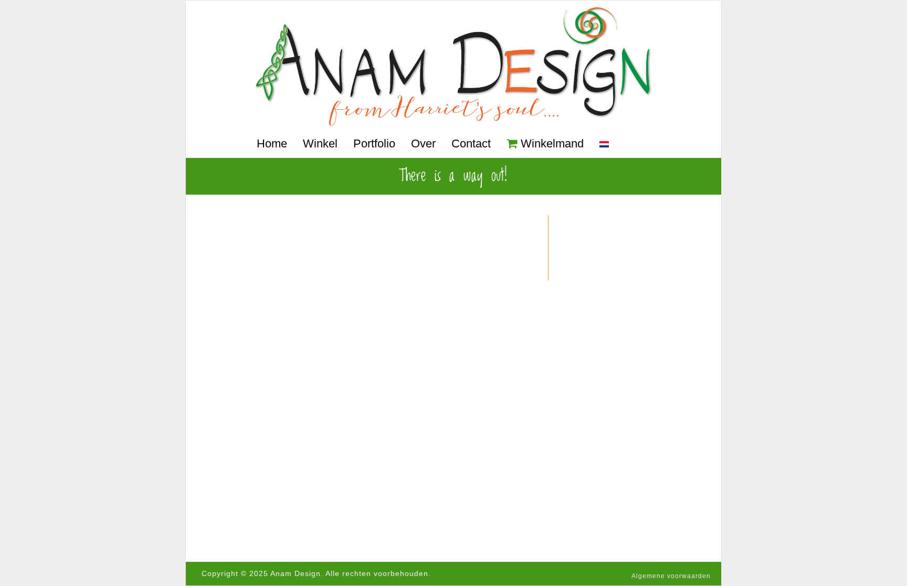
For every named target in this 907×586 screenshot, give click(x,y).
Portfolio (374, 143)
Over (423, 143)
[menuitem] (604, 145)
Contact (471, 143)
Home (272, 143)
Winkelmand (552, 143)
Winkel (320, 143)
